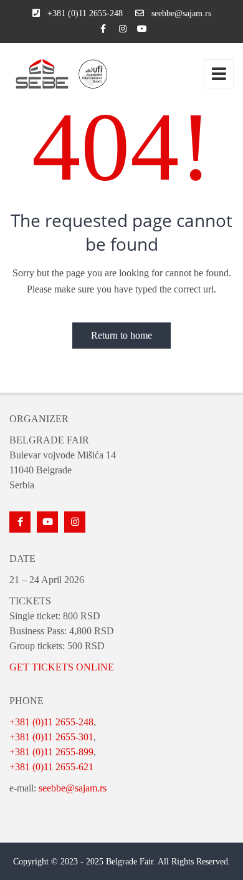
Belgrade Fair (129, 861)
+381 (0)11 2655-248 (51, 722)
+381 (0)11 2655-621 (51, 767)
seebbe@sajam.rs (73, 788)
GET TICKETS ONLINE (61, 667)
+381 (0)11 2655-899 (51, 752)
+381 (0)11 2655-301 (51, 737)
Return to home (121, 335)
